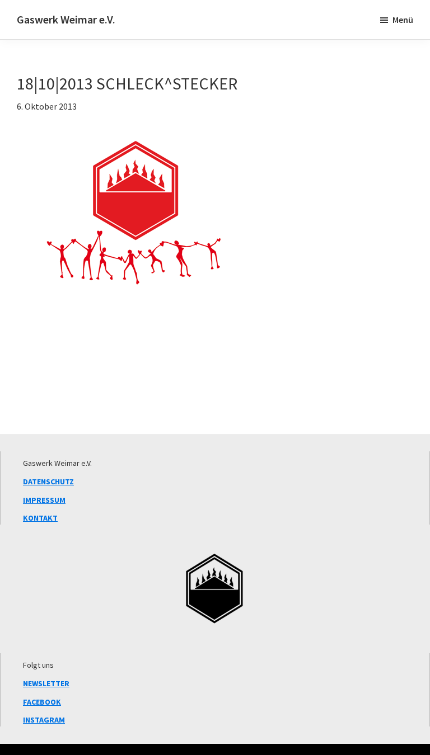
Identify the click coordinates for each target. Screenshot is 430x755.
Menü (402, 19)
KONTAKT (40, 518)
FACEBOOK (42, 702)
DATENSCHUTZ (48, 481)
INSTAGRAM (44, 720)
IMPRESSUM (44, 500)
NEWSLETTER (46, 683)
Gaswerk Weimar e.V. (66, 19)
